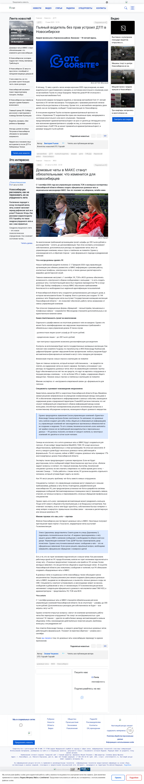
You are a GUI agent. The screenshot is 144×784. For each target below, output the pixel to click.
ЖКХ (54, 161)
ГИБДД (88, 154)
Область (50, 725)
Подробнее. (127, 765)
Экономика (72, 725)
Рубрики (50, 719)
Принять (118, 778)
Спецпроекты (85, 8)
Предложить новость (21, 2)
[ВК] (93, 136)
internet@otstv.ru (98, 682)
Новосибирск (48, 156)
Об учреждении (93, 728)
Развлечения (72, 728)
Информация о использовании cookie (120, 742)
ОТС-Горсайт (59, 146)
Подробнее (133, 778)
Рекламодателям (93, 722)
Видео (48, 8)
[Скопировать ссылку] (105, 136)
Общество (72, 719)
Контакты (101, 8)
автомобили (42, 154)
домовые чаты (43, 664)
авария (74, 154)
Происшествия (72, 722)
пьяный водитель (62, 154)
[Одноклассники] (99, 136)
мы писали (46, 638)
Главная (39, 18)
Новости (37, 8)
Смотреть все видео (122, 119)
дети (81, 154)
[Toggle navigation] (132, 8)
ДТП (54, 18)
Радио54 (70, 8)
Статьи (59, 8)
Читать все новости (21, 153)
